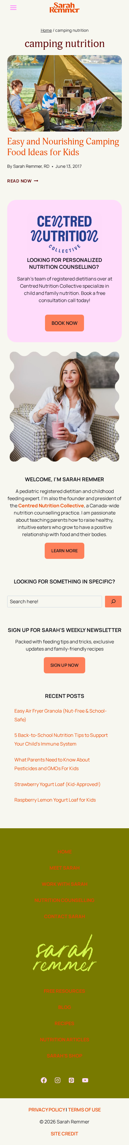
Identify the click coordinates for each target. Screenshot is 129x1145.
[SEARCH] (113, 601)
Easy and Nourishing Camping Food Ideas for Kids (63, 147)
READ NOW (22, 181)
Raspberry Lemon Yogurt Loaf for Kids (55, 799)
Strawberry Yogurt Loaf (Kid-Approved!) (57, 784)
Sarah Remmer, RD (31, 166)
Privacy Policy (46, 1109)
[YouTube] (85, 1080)
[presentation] (64, 93)
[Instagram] (58, 1080)
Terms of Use (84, 1109)
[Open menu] (13, 7)
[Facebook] (44, 1080)
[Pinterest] (71, 1080)
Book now (64, 323)
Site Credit (64, 1133)
